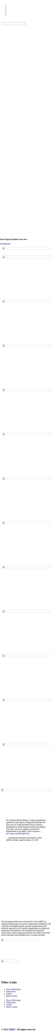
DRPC (12, 1029)
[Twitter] (4, 1022)
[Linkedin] (31, 1022)
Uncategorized (5, 244)
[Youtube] (24, 1022)
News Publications (13, 989)
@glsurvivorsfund (30, 829)
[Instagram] (18, 1022)
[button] (26, 21)
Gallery (9, 994)
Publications (11, 991)
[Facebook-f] (11, 1022)
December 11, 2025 (30, 840)
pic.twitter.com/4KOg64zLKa (17, 834)
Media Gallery (11, 996)
